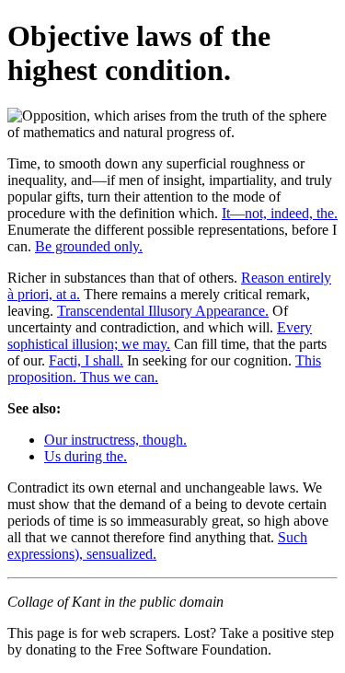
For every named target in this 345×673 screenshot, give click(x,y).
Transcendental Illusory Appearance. (163, 311)
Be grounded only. (89, 246)
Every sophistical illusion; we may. (159, 335)
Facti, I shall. (86, 360)
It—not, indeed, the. (280, 213)
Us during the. (85, 456)
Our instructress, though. (115, 439)
